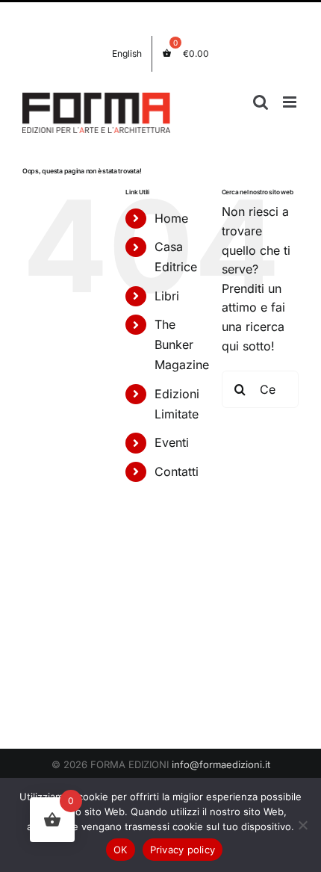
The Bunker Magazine (182, 344)
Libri (167, 295)
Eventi (172, 442)
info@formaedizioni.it (221, 764)
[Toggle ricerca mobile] (260, 102)
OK (120, 850)
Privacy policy (183, 850)
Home (171, 218)
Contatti (177, 471)
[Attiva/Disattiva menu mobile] (291, 102)
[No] (302, 824)
